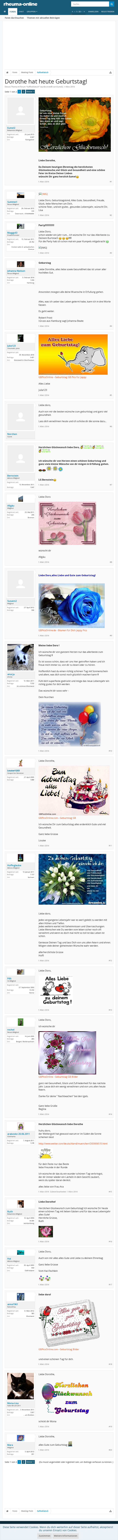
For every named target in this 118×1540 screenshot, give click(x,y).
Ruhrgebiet (29, 140)
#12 (110, 960)
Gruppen (31, 11)
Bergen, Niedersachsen (25, 1041)
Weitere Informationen (65, 1535)
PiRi (9, 978)
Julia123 (11, 345)
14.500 (31, 1221)
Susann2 (12, 600)
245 (33, 515)
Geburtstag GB (68, 818)
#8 (111, 562)
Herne (31, 993)
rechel (10, 1029)
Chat (21, 11)
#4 (111, 326)
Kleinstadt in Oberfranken (24, 360)
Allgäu (10, 505)
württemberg (29, 1223)
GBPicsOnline (46, 377)
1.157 (32, 874)
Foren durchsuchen (14, 17)
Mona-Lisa (13, 1403)
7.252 (32, 683)
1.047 (32, 487)
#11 (110, 845)
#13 (110, 1010)
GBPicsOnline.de (47, 630)
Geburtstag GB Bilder (66, 1076)
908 (33, 610)
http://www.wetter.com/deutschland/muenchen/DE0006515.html (73, 1143)
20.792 (31, 242)
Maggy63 (12, 232)
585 (33, 1313)
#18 (110, 1364)
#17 (110, 1284)
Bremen (31, 517)
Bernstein (12, 475)
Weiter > (30, 91)
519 (33, 211)
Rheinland (30, 1316)
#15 (110, 1191)
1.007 (32, 1412)
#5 (111, 395)
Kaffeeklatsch (33, 86)
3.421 (32, 357)
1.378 (32, 1143)
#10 (110, 751)
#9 (111, 635)
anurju (11, 674)
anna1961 (12, 1304)
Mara (10, 1445)
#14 (110, 1114)
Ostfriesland (29, 1270)
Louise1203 (13, 770)
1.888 (32, 780)
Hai (9, 1258)
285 (33, 1039)
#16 (110, 1241)
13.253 (31, 990)
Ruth (10, 1211)
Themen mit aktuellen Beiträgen (43, 17)
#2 (111, 215)
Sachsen (31, 877)
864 (33, 1268)
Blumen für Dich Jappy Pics (72, 630)
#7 (111, 485)
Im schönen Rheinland (25, 686)
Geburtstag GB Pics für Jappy (70, 377)
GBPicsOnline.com (48, 818)
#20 (110, 1450)
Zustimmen (44, 1535)
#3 (111, 253)
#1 (111, 181)
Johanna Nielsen (16, 270)
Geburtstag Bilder (69, 1349)
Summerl (12, 201)
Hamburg (30, 283)
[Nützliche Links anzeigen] (110, 72)
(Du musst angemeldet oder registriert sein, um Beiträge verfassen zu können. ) (76, 1462)
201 (33, 1454)
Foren (13, 11)
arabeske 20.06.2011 (18, 1133)
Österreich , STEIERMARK (24, 214)
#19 (110, 1426)
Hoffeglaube (14, 865)
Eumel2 (60, 86)
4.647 (32, 137)
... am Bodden (28, 1415)
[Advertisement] (59, 47)
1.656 (32, 280)
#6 (111, 426)
